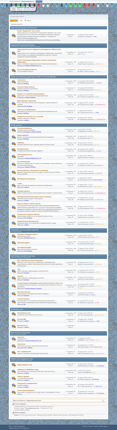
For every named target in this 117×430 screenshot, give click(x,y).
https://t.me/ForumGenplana (25, 38)
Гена (98, 272)
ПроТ (98, 144)
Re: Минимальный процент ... (87, 83)
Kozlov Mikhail (97, 180)
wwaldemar (27, 65)
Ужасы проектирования (25, 390)
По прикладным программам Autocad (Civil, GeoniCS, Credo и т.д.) (40, 283)
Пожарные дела (23, 149)
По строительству (23, 161)
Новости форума (23, 376)
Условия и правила (98, 426)
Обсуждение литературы (26, 179)
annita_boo (100, 199)
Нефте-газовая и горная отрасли (28, 204)
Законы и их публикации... (27, 109)
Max (95, 36)
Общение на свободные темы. (28, 369)
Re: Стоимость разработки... (86, 96)
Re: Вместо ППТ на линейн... (86, 71)
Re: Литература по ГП (84, 180)
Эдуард (99, 264)
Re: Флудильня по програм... (86, 286)
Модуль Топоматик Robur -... (86, 264)
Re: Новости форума (84, 379)
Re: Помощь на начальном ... (86, 272)
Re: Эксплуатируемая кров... (86, 173)
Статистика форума (20, 404)
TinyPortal (84, 426)
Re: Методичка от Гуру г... (86, 186)
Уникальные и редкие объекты (28, 214)
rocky (99, 151)
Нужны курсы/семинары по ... (87, 64)
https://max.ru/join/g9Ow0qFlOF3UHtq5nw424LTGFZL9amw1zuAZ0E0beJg (38, 40)
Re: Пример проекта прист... (86, 199)
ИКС (94, 372)
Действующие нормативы (26, 101)
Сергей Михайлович (96, 347)
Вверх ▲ (106, 426)
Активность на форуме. (85, 36)
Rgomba (100, 279)
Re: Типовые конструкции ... (86, 250)
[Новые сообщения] (14, 35)
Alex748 (99, 173)
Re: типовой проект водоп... (86, 193)
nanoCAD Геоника (83, 294)
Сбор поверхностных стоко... (86, 237)
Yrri (94, 138)
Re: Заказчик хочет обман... (86, 104)
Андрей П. (101, 353)
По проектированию (24, 128)
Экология (20, 337)
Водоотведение (23, 135)
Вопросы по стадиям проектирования (30, 94)
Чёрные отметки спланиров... (86, 157)
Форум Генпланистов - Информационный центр (27, 400)
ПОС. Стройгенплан (24, 351)
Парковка (20, 143)
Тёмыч (100, 83)
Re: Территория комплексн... (86, 119)
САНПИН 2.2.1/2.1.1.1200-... (86, 340)
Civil (18, 269)
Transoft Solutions (23, 299)
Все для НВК (21, 319)
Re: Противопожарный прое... (87, 151)
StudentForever (101, 104)
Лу (98, 96)
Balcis (99, 217)
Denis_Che (38, 65)
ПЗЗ (79, 54)
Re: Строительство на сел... (86, 112)
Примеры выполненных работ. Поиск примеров (34, 197)
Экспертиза (21, 80)
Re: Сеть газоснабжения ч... (86, 315)
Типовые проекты (23, 191)
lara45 (98, 131)
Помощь (90, 426)
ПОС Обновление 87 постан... (87, 353)
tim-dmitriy (27, 132)
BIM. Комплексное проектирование (30, 260)
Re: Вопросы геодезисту (85, 165)
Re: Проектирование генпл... (86, 208)
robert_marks (100, 315)
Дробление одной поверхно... (87, 279)
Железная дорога (23, 243)
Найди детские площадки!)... (86, 393)
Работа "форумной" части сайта (28, 31)
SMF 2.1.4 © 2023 (13, 426)
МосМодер (32, 65)
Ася (98, 340)
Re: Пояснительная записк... (86, 90)
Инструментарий (83, 347)
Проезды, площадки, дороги (27, 234)
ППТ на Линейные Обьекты (27, 69)
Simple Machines (21, 426)
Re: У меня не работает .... (86, 386)
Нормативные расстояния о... (87, 365)
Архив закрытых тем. (24, 365)
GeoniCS (20, 276)
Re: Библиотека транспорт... (86, 302)
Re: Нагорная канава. (84, 138)
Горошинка (26, 273)
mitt (98, 302)
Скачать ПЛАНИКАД (84, 372)
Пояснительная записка (26, 87)
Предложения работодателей (27, 221)
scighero (93, 294)
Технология (21, 344)
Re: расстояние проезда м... (86, 144)
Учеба (19, 183)
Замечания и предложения (27, 383)
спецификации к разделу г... (86, 131)
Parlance (99, 90)
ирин (83, 54)
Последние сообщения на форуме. (22, 410)
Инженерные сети (23, 313)
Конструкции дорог (24, 247)
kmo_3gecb (100, 224)
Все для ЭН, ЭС (22, 325)
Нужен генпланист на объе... (86, 224)
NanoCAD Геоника (23, 292)
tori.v (53, 406)
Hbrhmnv (100, 64)
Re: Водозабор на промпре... (86, 321)
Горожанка (101, 157)
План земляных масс (24, 154)
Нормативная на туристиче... (86, 217)
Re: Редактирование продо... (86, 243)
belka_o (99, 71)
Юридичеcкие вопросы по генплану (30, 116)
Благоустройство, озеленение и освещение (32, 170)
